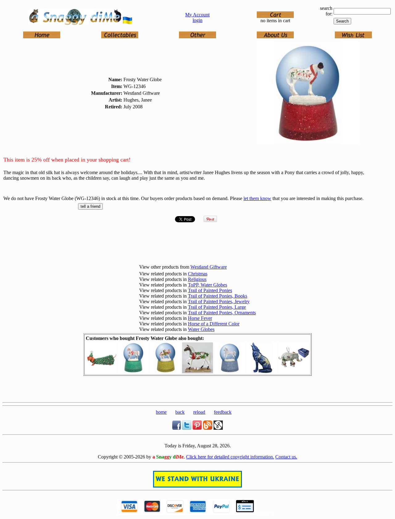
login (197, 20)
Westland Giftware (208, 267)
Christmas (197, 273)
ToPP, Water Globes (207, 284)
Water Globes (201, 329)
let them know (257, 198)
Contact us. (286, 456)
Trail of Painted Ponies (210, 290)
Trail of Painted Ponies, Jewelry (219, 301)
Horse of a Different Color (213, 323)
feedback (222, 412)
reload (199, 412)
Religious (197, 279)
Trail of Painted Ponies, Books (217, 296)
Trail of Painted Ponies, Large (217, 307)
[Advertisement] (197, 390)
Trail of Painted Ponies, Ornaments (222, 312)
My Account (197, 14)
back (180, 412)
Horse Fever (200, 318)
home (161, 412)
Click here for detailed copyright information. (230, 456)
